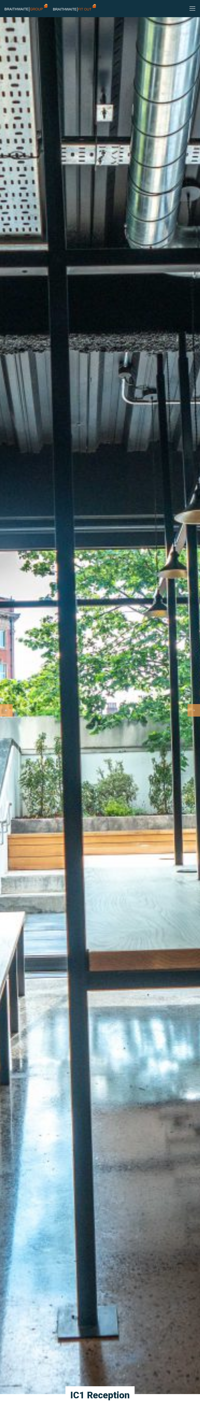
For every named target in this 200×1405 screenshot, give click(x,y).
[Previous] (6, 710)
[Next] (194, 710)
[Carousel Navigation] (100, 710)
